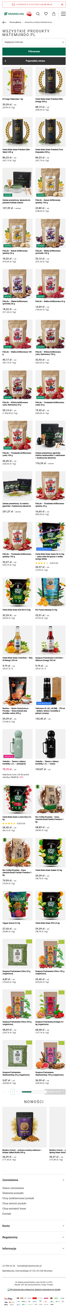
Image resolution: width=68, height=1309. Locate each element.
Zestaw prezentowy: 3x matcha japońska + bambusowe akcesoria (17, 504)
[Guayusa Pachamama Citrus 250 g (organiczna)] (18, 1004)
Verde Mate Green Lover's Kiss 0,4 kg (17, 818)
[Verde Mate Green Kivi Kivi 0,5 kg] (18, 592)
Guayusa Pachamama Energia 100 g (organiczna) (49, 1225)
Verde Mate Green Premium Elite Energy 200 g (49, 100)
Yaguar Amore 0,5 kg (11, 923)
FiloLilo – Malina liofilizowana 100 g (17, 353)
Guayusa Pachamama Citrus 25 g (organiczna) (16, 972)
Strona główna (15, 22)
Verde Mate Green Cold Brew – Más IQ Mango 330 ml (18, 659)
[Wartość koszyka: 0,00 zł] (54, 13)
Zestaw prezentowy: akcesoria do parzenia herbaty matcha (16, 201)
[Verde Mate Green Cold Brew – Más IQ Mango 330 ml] (18, 640)
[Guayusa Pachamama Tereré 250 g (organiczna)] (50, 1156)
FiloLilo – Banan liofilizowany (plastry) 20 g (15, 252)
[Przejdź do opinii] (42, 563)
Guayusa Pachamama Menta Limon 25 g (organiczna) (50, 1275)
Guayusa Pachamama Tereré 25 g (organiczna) (49, 1124)
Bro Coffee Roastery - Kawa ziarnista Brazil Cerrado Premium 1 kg (17, 872)
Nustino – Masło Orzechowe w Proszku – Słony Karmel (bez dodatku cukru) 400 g (15, 710)
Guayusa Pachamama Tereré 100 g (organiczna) (17, 1174)
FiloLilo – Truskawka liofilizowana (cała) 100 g (17, 454)
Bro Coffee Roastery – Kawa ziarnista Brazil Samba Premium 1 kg (49, 819)
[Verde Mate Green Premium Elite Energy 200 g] (50, 81)
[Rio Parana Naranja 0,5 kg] (50, 592)
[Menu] (63, 13)
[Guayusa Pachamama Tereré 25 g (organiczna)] (50, 1105)
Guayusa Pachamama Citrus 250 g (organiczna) (17, 1023)
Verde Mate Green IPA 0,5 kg (47, 923)
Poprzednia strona (35, 60)
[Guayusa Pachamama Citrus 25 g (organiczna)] (18, 954)
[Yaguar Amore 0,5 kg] (18, 905)
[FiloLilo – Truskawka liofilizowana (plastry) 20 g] (50, 486)
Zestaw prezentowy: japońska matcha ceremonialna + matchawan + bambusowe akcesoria (50, 455)
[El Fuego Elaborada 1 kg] (18, 81)
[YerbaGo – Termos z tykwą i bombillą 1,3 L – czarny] (50, 744)
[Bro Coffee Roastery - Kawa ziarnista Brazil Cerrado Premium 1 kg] (18, 853)
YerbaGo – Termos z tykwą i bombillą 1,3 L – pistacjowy (14, 762)
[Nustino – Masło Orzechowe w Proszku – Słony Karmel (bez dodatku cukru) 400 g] (18, 691)
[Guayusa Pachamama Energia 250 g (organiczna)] (18, 1257)
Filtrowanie (34, 51)
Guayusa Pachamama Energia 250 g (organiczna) (17, 1275)
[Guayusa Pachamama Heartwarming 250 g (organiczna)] (18, 1105)
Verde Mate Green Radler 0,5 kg (48, 870)
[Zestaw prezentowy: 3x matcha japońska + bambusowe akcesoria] (18, 486)
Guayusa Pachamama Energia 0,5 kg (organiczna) (49, 1023)
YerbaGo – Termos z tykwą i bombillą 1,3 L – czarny (47, 762)
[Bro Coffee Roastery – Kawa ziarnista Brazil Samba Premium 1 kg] (50, 799)
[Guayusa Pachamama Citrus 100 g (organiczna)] (50, 954)
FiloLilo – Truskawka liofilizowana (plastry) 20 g (49, 504)
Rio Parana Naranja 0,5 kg (46, 610)
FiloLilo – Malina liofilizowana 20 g (50, 301)
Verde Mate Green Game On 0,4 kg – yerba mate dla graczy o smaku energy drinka (49, 556)
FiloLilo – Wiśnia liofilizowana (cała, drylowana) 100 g (48, 353)
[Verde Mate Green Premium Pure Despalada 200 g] (50, 132)
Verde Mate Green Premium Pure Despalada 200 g (49, 151)
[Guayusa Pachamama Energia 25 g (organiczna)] (18, 1206)
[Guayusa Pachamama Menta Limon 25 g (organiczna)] (50, 1257)
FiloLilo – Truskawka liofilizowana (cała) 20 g (49, 403)
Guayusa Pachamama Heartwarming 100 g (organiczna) (49, 1073)
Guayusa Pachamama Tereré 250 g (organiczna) (49, 1174)
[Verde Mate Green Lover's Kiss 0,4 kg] (18, 799)
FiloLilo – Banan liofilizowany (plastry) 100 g (47, 201)
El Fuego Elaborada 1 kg (13, 99)
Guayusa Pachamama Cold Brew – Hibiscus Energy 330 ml (49, 659)
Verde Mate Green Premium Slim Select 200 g (16, 151)
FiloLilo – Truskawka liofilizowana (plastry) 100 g (17, 555)
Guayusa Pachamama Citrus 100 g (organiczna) (49, 972)
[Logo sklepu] (17, 13)
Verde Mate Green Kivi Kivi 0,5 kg (17, 610)
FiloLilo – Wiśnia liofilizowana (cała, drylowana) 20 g (15, 403)
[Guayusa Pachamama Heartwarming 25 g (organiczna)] (18, 1055)
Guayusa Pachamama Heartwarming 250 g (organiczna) (17, 1124)
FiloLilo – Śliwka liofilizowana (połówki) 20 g (15, 302)
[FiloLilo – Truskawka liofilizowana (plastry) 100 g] (18, 536)
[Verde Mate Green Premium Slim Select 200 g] (18, 132)
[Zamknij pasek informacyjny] (62, 4)
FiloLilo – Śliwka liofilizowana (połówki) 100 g (47, 252)
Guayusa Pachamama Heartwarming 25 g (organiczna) (16, 1073)
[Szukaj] (38, 13)
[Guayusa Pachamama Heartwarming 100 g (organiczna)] (50, 1055)
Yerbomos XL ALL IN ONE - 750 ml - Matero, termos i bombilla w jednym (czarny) (50, 710)
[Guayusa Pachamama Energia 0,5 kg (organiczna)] (50, 1004)
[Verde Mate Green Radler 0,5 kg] (50, 853)
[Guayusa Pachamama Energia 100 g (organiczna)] (50, 1206)
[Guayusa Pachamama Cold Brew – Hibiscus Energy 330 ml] (50, 640)
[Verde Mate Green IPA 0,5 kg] (50, 905)
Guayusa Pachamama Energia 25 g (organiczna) (17, 1225)
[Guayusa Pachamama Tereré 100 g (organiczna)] (18, 1156)
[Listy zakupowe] (46, 13)
